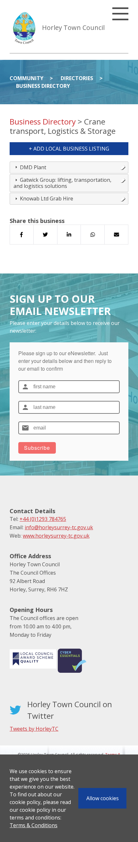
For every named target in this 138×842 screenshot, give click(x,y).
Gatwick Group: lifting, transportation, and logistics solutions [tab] (62, 183)
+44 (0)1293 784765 (43, 519)
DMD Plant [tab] (33, 167)
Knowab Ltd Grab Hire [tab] (46, 198)
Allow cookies (102, 798)
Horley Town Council (73, 27)
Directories (77, 78)
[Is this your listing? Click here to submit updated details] (122, 167)
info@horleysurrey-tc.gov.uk (59, 527)
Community (26, 78)
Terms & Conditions (33, 825)
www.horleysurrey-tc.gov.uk (56, 535)
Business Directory (43, 85)
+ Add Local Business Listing (69, 148)
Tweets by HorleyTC (34, 728)
